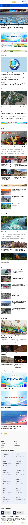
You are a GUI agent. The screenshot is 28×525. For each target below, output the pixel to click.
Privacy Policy (3, 522)
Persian (19, 465)
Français (3, 443)
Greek (6, 483)
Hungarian (7, 492)
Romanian (20, 474)
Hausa (5, 486)
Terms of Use (10, 522)
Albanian (6, 454)
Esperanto (7, 474)
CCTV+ (2, 447)
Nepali (18, 463)
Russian (19, 477)
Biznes (3, 267)
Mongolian (20, 459)
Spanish (19, 483)
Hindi (5, 490)
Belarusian (7, 459)
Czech (5, 470)
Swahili (19, 486)
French (6, 479)
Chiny (3, 55)
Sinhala (19, 481)
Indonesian (8, 495)
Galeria (3, 213)
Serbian (19, 479)
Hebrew (6, 488)
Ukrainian (20, 495)
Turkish (19, 492)
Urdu (18, 497)
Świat (3, 89)
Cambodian (6, 465)
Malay (20, 456)
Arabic (5, 456)
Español (15, 441)
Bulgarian (7, 463)
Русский (2, 445)
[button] (2, 23)
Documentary (17, 445)
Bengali (5, 461)
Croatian (6, 468)
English (2, 441)
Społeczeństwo (5, 291)
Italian (6, 497)
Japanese (6, 499)
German (6, 481)
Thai (18, 490)
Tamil (18, 488)
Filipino (6, 477)
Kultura (3, 318)
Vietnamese (20, 499)
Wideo (3, 128)
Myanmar (20, 461)
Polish (18, 468)
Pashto (18, 472)
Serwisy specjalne (6, 371)
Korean (6, 501)
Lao (17, 454)
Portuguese (20, 470)
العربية (15, 443)
